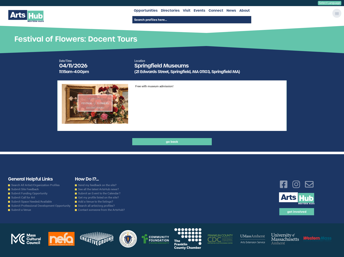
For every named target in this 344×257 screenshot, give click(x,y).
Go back (172, 142)
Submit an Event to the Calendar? (99, 193)
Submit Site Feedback (25, 189)
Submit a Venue (21, 209)
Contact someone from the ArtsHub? (101, 209)
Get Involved (296, 212)
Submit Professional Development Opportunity (40, 205)
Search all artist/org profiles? (96, 205)
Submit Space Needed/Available (31, 201)
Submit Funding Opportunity (29, 193)
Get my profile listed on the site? (98, 197)
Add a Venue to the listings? (95, 201)
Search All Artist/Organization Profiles (35, 185)
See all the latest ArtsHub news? (98, 189)
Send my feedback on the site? (97, 185)
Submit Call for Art (23, 197)
